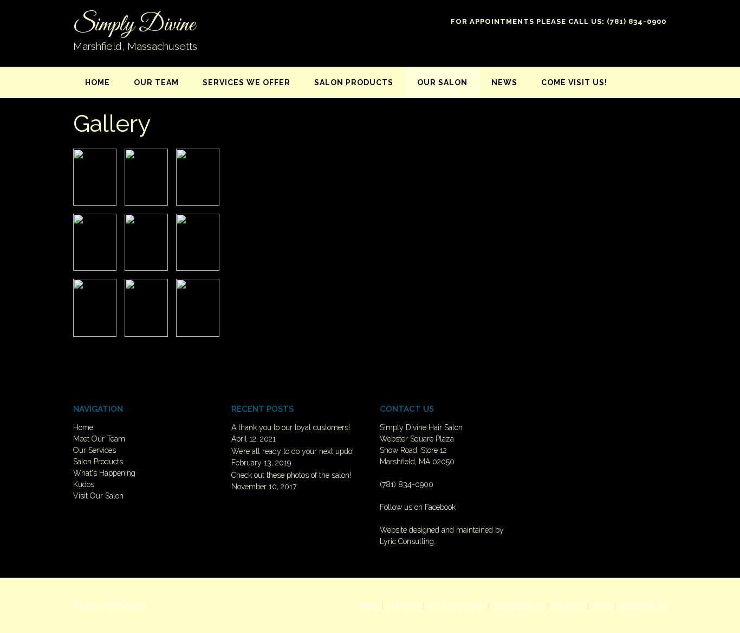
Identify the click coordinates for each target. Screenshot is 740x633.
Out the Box (125, 606)
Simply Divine (134, 25)
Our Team (156, 82)
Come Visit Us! (574, 82)
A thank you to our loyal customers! (290, 427)
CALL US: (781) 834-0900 (617, 21)
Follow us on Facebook (418, 507)
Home (97, 82)
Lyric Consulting (407, 541)
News (504, 82)
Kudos (83, 484)
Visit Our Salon (98, 495)
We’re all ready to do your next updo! (292, 451)
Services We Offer (246, 82)
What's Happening (104, 473)
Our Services (94, 450)
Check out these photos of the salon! (291, 475)
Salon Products (353, 82)
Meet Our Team (99, 438)
